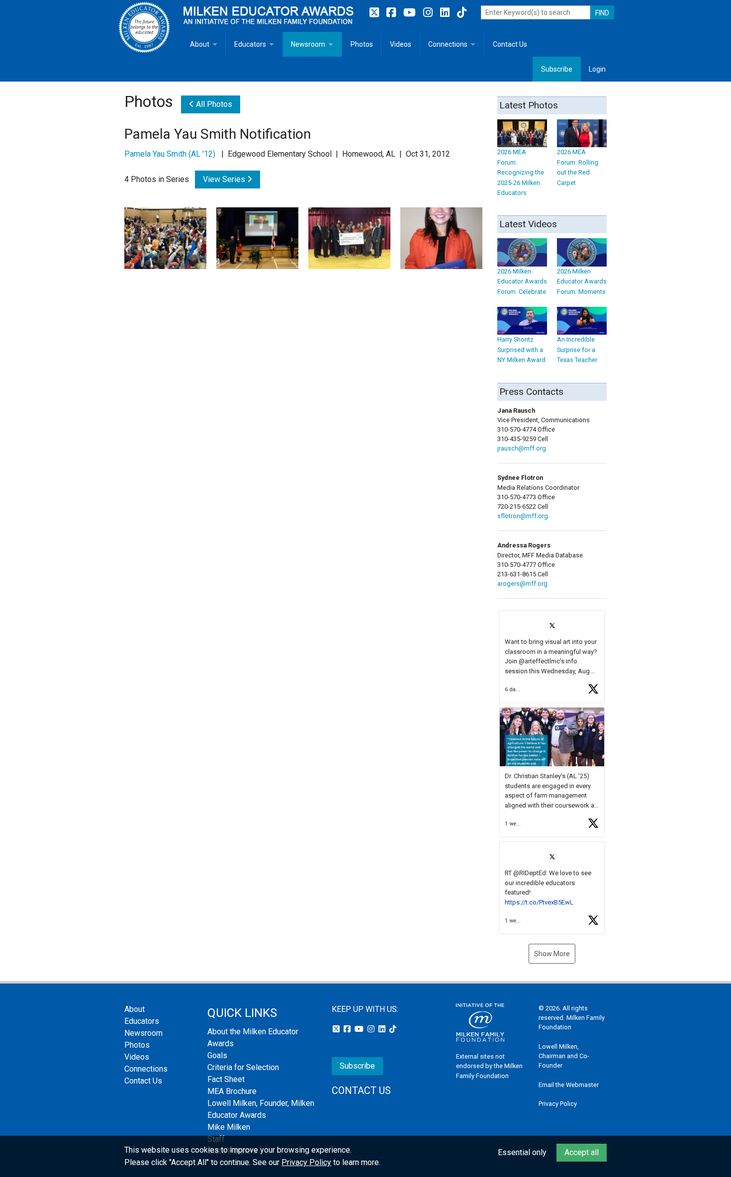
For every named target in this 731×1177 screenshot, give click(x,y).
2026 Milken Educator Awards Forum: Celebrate (522, 281)
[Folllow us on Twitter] (375, 12)
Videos (400, 44)
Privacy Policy (558, 1103)
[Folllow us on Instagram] (429, 12)
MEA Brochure (232, 1091)
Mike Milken (228, 1127)
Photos (362, 44)
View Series (225, 179)
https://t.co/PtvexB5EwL (539, 902)
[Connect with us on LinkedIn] (446, 12)
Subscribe (556, 69)
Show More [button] (552, 954)
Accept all (581, 1152)
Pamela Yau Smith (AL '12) (169, 154)
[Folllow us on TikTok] (462, 12)
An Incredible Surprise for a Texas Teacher (577, 349)
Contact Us (510, 44)
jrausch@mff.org (521, 448)
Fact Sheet (226, 1079)
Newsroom (308, 44)
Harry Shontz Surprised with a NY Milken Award (521, 349)
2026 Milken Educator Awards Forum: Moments (582, 281)
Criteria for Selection (243, 1067)
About (199, 44)
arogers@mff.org (522, 583)
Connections (447, 44)
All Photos (213, 104)
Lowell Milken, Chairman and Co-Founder (564, 1056)
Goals (217, 1055)
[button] (552, 657)
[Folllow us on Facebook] (392, 12)
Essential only (522, 1152)
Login (597, 69)
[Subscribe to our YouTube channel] (411, 12)
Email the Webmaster (569, 1084)
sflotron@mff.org (522, 516)
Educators (250, 44)
